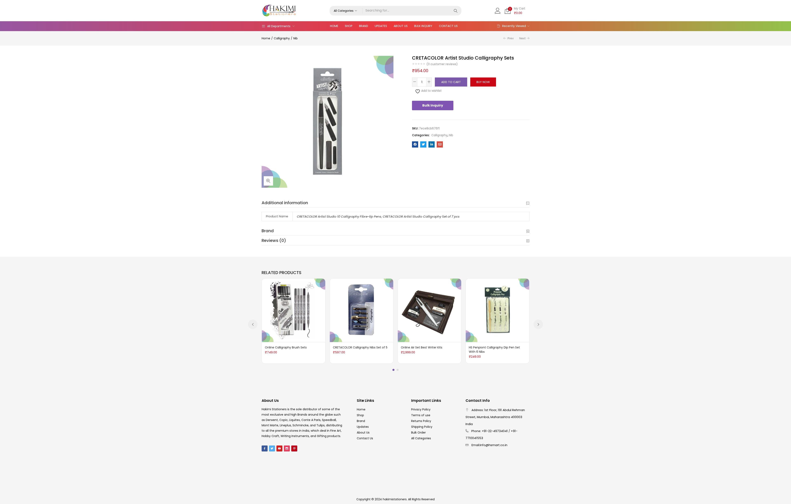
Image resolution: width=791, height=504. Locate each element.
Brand (363, 26)
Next (522, 38)
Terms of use (420, 415)
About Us (401, 26)
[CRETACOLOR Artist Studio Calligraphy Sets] (415, 144)
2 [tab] (398, 370)
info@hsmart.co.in (493, 445)
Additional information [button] (285, 203)
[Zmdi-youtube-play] (279, 448)
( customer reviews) (442, 64)
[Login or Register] (498, 10)
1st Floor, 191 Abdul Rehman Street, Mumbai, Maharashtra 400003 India (495, 417)
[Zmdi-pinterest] (294, 448)
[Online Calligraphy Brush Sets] (293, 310)
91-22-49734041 (496, 431)
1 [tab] (393, 370)
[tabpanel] (293, 321)
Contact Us (448, 26)
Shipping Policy (421, 427)
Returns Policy (421, 421)
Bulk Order (418, 432)
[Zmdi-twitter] (272, 448)
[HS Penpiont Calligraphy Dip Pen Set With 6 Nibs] (497, 310)
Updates (381, 26)
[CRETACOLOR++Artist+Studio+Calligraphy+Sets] (423, 144)
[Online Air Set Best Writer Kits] (429, 310)
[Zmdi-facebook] (265, 448)
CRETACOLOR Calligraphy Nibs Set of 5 (360, 347)
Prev (511, 38)
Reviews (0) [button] (274, 240)
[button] (346, 10)
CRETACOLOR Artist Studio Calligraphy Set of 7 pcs (421, 216)
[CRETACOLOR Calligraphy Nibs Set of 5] (361, 310)
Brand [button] (268, 231)
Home (334, 26)
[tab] (395, 203)
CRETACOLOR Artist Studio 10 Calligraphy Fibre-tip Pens (339, 216)
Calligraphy (282, 38)
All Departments (278, 26)
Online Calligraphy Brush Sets (286, 347)
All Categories (421, 438)
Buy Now (483, 82)
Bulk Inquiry (423, 26)
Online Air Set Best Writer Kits (421, 347)
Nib (295, 38)
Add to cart (451, 82)
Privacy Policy (421, 409)
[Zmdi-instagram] (287, 448)
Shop (348, 26)
